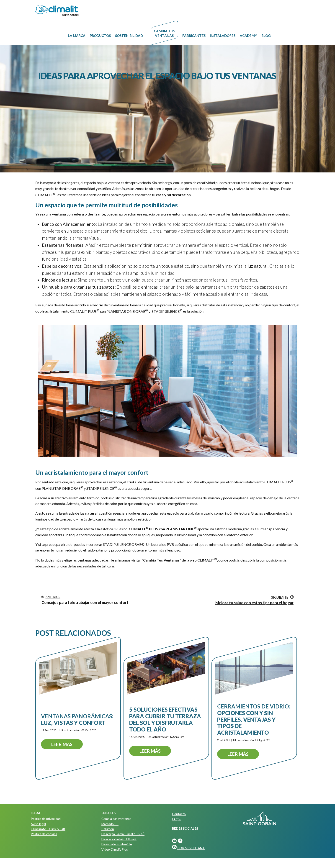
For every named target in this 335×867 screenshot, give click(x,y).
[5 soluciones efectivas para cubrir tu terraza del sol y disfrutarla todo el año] (166, 668)
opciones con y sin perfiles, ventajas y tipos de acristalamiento (253, 719)
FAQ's (176, 819)
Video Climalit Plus (114, 849)
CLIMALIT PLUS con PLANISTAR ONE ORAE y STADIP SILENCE (126, 311)
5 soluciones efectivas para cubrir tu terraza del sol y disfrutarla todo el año (165, 719)
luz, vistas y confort (77, 719)
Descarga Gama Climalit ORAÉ (122, 834)
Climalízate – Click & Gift (48, 829)
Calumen (107, 829)
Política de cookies (44, 834)
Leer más (61, 744)
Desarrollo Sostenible (116, 844)
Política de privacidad (46, 819)
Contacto (179, 814)
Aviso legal (38, 824)
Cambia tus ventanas (116, 819)
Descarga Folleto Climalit (119, 839)
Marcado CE (110, 824)
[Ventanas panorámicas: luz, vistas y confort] (78, 668)
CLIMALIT (45, 195)
